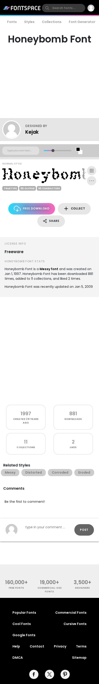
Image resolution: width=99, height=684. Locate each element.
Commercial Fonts (71, 612)
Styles (29, 22)
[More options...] (91, 180)
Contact (37, 646)
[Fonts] (22, 8)
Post (84, 530)
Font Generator (82, 22)
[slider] (52, 150)
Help (16, 646)
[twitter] (49, 674)
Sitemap (79, 657)
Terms (81, 646)
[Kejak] (13, 129)
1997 (25, 413)
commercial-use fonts (50, 589)
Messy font (49, 269)
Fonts (12, 22)
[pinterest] (65, 674)
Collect (78, 208)
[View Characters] (91, 170)
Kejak (32, 132)
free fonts (16, 588)
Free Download (36, 208)
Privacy (60, 646)
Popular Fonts (24, 612)
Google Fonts (23, 635)
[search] (63, 8)
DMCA (17, 657)
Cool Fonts (21, 624)
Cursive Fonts (75, 624)
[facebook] (33, 674)
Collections (51, 22)
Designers (82, 588)
